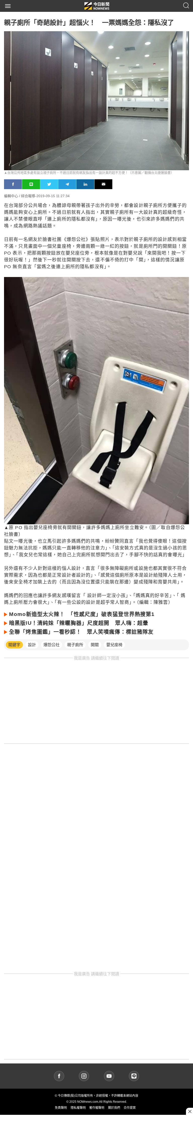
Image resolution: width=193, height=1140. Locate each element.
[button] (8, 6)
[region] (96, 702)
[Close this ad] (189, 1111)
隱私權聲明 (78, 1108)
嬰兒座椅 (114, 645)
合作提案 (130, 1108)
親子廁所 (75, 645)
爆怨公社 (51, 645)
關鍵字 (14, 645)
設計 (32, 645)
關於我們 (114, 1108)
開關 (95, 645)
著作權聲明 (96, 1108)
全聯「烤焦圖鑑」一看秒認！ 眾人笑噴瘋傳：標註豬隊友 (81, 632)
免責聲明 (61, 1108)
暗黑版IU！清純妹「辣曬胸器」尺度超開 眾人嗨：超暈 (78, 623)
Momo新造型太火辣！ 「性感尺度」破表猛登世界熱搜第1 (82, 614)
